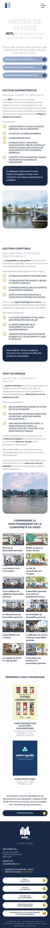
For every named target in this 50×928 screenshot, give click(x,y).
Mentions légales (19, 924)
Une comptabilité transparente (20, 67)
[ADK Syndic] (7, 5)
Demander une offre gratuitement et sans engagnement (25, 913)
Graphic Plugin (31, 926)
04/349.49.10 (28, 872)
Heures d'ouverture (25, 889)
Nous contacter (25, 880)
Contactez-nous (25, 813)
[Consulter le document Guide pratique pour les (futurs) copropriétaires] (25, 721)
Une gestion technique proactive (21, 75)
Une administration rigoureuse (20, 59)
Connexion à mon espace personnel (25, 905)
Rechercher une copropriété (25, 897)
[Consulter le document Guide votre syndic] (25, 777)
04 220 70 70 (8, 861)
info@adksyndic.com (11, 864)
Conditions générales (33, 924)
